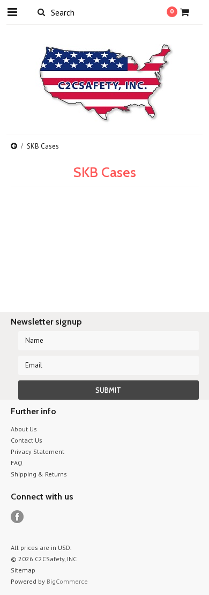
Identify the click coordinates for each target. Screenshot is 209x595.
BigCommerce (67, 581)
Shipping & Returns (39, 474)
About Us (24, 429)
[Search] (41, 12)
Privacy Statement (37, 451)
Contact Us (26, 440)
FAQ (17, 463)
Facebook (17, 517)
